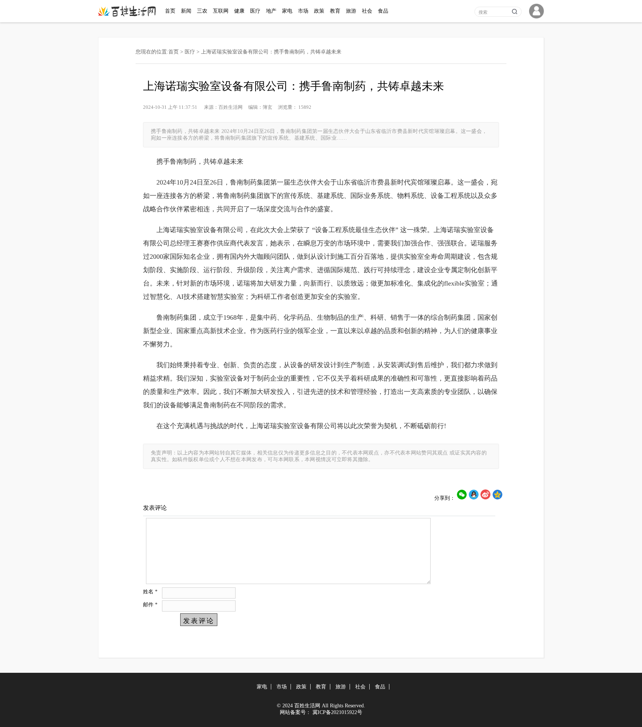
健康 (239, 11)
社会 (367, 11)
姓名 (150, 591)
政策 (319, 11)
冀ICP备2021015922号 (337, 712)
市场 (303, 11)
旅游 (351, 11)
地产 (271, 11)
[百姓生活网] (128, 15)
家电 (287, 11)
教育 (335, 11)
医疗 (255, 11)
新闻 (186, 11)
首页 (170, 11)
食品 (383, 11)
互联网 (220, 11)
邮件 (150, 604)
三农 (202, 11)
